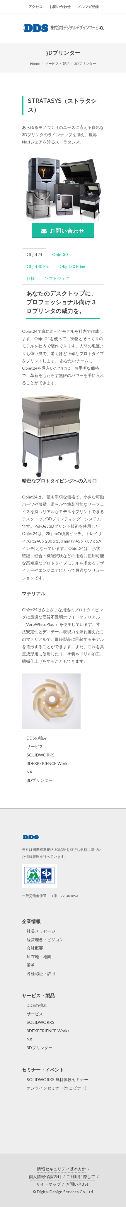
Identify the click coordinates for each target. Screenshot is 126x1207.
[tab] (34, 254)
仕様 (31, 278)
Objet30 (60, 254)
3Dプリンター (39, 780)
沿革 (31, 964)
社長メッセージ (41, 931)
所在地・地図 (39, 956)
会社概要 (35, 947)
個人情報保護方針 (45, 1176)
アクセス (35, 6)
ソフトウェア (57, 278)
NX (29, 771)
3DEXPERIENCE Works (48, 763)
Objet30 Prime (72, 266)
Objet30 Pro (38, 266)
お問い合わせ (60, 6)
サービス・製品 (57, 63)
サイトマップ (48, 1184)
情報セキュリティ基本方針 (61, 1168)
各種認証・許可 (41, 973)
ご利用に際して (81, 1176)
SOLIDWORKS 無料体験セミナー (57, 1079)
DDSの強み (37, 737)
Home (35, 63)
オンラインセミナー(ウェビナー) (56, 1087)
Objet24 (34, 254)
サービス (35, 746)
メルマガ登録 (88, 6)
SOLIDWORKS (41, 754)
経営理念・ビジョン (45, 939)
